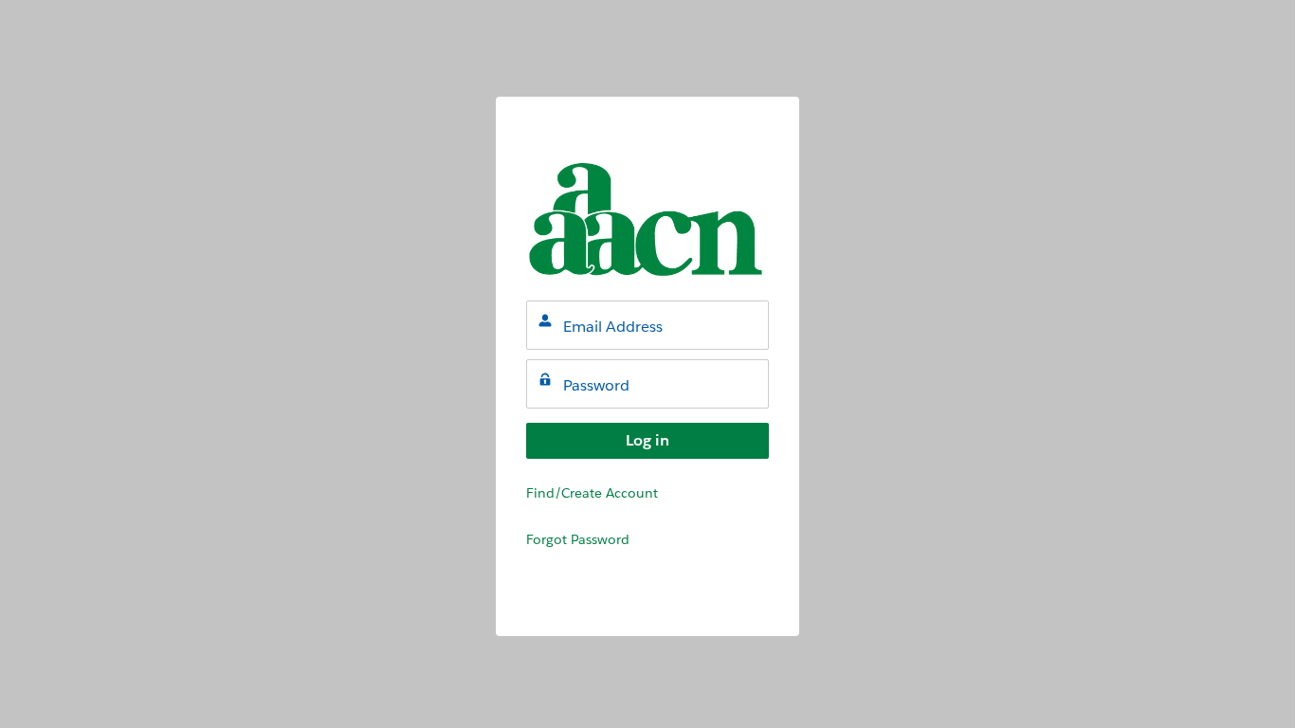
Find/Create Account (592, 492)
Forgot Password (577, 539)
